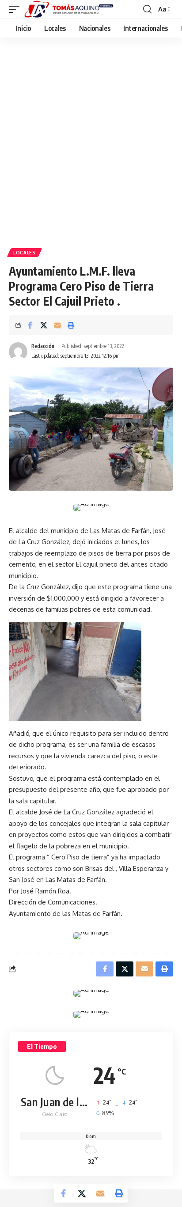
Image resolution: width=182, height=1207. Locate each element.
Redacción (42, 346)
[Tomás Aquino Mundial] (69, 9)
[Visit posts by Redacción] (18, 351)
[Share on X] (44, 325)
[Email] (57, 325)
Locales (24, 252)
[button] (16, 9)
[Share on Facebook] (30, 325)
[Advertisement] (91, 146)
